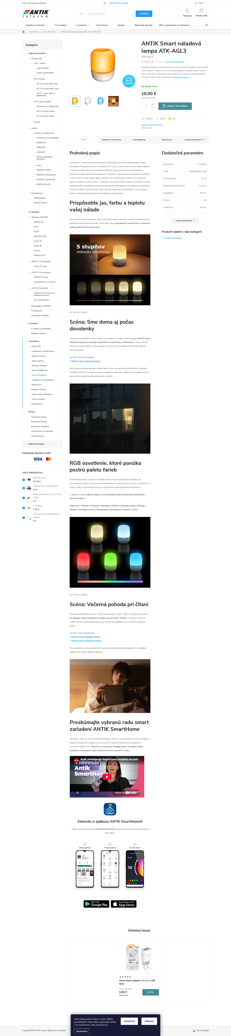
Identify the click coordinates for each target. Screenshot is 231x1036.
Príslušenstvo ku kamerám (42, 431)
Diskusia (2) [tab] (167, 140)
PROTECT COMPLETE (46, 179)
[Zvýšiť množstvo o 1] (153, 104)
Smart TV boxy (40, 266)
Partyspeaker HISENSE (41, 306)
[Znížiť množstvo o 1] (153, 108)
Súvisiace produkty (193, 140)
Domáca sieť (36, 58)
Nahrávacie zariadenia (40, 426)
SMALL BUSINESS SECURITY (45, 158)
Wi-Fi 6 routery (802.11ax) (48, 88)
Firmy (39, 165)
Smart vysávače (38, 399)
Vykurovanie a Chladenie (42, 394)
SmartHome (34, 341)
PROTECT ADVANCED (46, 175)
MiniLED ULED (40, 236)
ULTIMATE (41, 152)
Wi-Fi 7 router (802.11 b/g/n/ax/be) (46, 94)
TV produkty (34, 212)
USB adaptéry (39, 198)
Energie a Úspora (39, 389)
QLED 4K (38, 246)
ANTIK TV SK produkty (41, 272)
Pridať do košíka (177, 106)
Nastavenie (81, 1031)
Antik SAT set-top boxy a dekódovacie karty (44, 294)
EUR (201, 3)
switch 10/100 (43, 68)
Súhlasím (149, 1021)
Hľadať (144, 13)
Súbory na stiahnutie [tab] (111, 140)
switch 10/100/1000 (45, 73)
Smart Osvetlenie (39, 375)
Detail (150, 992)
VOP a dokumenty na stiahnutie (34, 3)
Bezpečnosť (36, 385)
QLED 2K (38, 241)
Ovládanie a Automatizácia (43, 380)
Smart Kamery (38, 361)
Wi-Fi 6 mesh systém (46, 116)
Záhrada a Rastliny (39, 365)
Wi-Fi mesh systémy (42, 101)
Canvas (37, 250)
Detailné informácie (180, 77)
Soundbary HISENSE (40, 315)
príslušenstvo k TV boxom (45, 282)
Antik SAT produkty (39, 288)
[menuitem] (36, 25)
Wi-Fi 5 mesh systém (46, 111)
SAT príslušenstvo (41, 300)
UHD (36, 227)
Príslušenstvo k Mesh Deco (48, 106)
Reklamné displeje (36, 444)
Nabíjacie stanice (38, 333)
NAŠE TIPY (36, 346)
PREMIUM (41, 147)
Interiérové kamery (39, 417)
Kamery (32, 412)
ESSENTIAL (42, 142)
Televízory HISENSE (39, 217)
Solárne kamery (37, 436)
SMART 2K (38, 222)
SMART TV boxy (41, 277)
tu (106, 1024)
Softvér (34, 128)
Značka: (151, 125)
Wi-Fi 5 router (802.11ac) (47, 84)
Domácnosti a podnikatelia (48, 138)
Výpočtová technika (37, 53)
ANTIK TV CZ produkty (41, 261)
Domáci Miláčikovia (39, 370)
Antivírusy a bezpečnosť (44, 133)
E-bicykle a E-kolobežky (41, 328)
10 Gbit (37, 122)
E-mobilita (33, 323)
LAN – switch (39, 63)
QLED (36, 231)
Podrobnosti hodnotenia (175, 62)
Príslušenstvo (37, 193)
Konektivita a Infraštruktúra (43, 351)
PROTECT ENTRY (44, 170)
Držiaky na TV (40, 255)
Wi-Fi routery (39, 79)
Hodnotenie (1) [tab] (139, 140)
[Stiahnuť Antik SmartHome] (96, 903)
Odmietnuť (129, 1021)
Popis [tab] (83, 140)
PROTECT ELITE (43, 184)
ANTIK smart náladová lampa (85, 361)
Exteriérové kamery (39, 421)
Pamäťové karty (40, 203)
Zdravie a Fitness (39, 356)
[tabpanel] (139, 969)
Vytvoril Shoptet (202, 1030)
